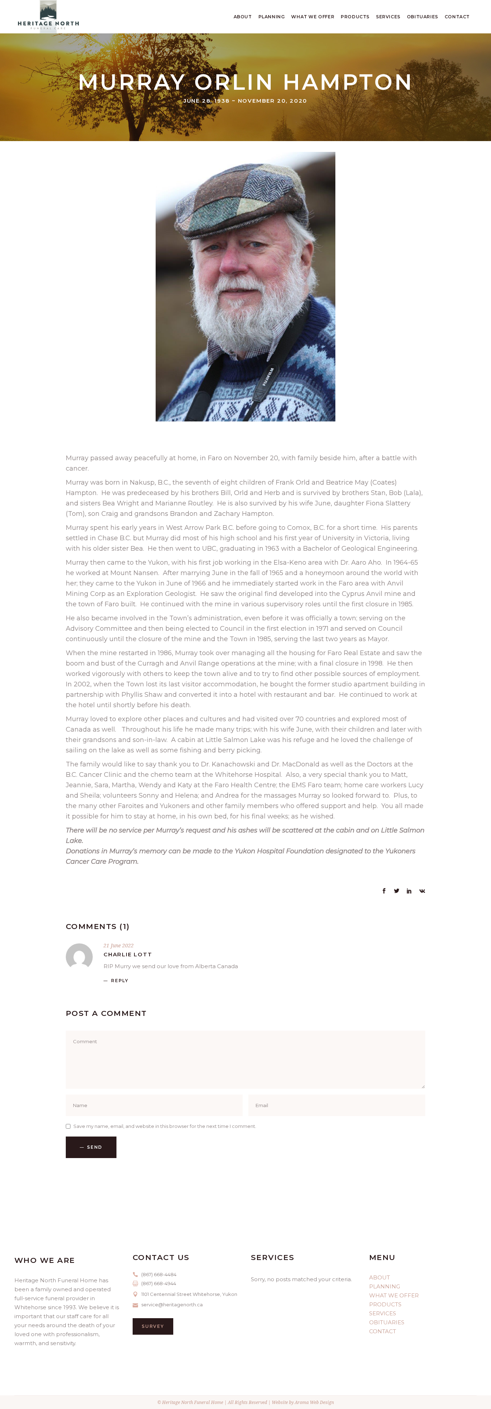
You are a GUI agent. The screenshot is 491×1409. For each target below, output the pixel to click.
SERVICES (382, 1313)
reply (120, 980)
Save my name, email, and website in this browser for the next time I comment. (164, 1126)
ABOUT (379, 1277)
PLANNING (384, 1286)
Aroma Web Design (314, 1402)
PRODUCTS (385, 1304)
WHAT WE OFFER (394, 1295)
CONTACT (382, 1331)
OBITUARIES (386, 1322)
